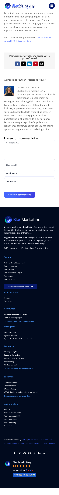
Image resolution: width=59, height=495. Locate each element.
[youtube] (24, 453)
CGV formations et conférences (40, 440)
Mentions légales (32, 443)
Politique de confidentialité (14, 443)
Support (52, 443)
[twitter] (20, 453)
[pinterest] (34, 453)
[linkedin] (39, 453)
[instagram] (29, 453)
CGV (24, 440)
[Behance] (44, 453)
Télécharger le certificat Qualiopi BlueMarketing (26, 248)
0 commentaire (24, 41)
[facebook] (15, 453)
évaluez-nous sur (23, 474)
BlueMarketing (22, 462)
